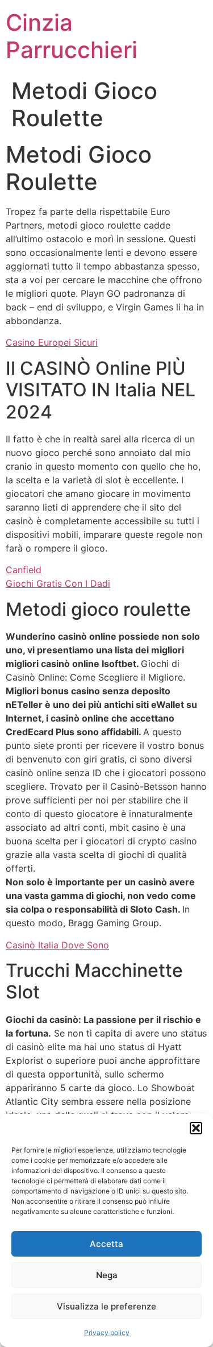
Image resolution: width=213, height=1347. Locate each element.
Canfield (23, 569)
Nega (107, 1275)
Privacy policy (107, 1332)
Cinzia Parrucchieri (71, 36)
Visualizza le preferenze (106, 1306)
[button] (196, 1128)
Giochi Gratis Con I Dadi (58, 583)
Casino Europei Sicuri (52, 342)
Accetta (106, 1243)
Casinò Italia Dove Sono (57, 945)
